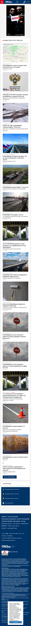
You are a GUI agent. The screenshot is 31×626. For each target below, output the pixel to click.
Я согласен (15, 622)
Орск (20, 533)
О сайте (3, 533)
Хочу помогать (16, 523)
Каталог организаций (23, 519)
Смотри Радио (7, 483)
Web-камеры (16, 521)
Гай (23, 533)
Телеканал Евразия (7, 521)
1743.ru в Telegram (12, 516)
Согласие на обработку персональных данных (12, 538)
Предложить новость (7, 523)
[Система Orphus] (5, 554)
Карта (13, 525)
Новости (4, 516)
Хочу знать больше (9, 477)
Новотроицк (4, 535)
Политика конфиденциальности (8, 540)
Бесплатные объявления (9, 519)
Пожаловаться (24, 523)
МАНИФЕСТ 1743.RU (7, 525)
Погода (23, 521)
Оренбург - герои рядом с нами (9, 528)
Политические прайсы (14, 533)
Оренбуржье (10, 535)
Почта (17, 525)
